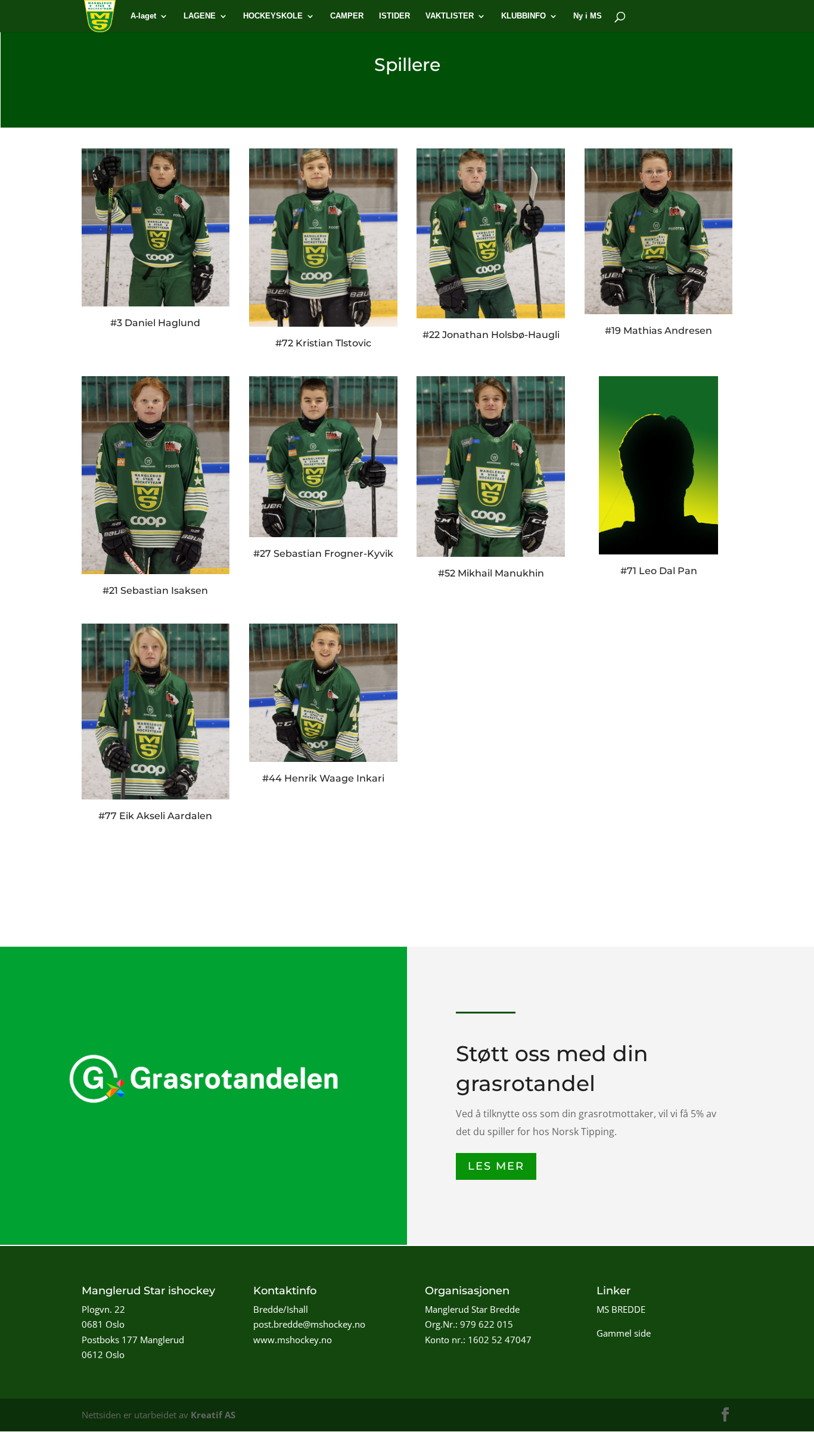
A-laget (143, 16)
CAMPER (346, 16)
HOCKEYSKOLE (273, 16)
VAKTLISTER (449, 16)
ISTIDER (394, 16)
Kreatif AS (213, 1415)
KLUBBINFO (523, 16)
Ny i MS (587, 16)
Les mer (496, 1166)
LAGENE (200, 16)
